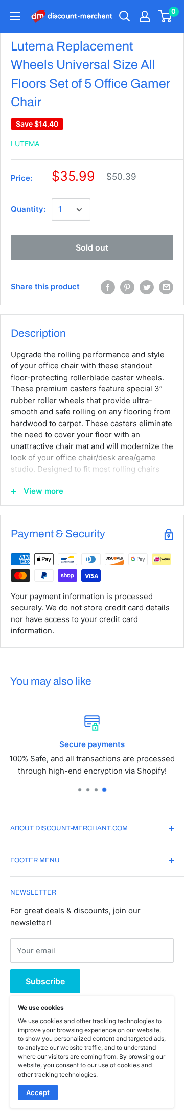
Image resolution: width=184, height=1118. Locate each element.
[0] (165, 16)
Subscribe (45, 981)
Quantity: (28, 209)
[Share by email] (166, 287)
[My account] (145, 16)
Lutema (25, 143)
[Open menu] (15, 16)
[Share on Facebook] (108, 287)
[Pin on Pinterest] (127, 287)
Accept (38, 1092)
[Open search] (124, 16)
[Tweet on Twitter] (147, 287)
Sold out (92, 247)
